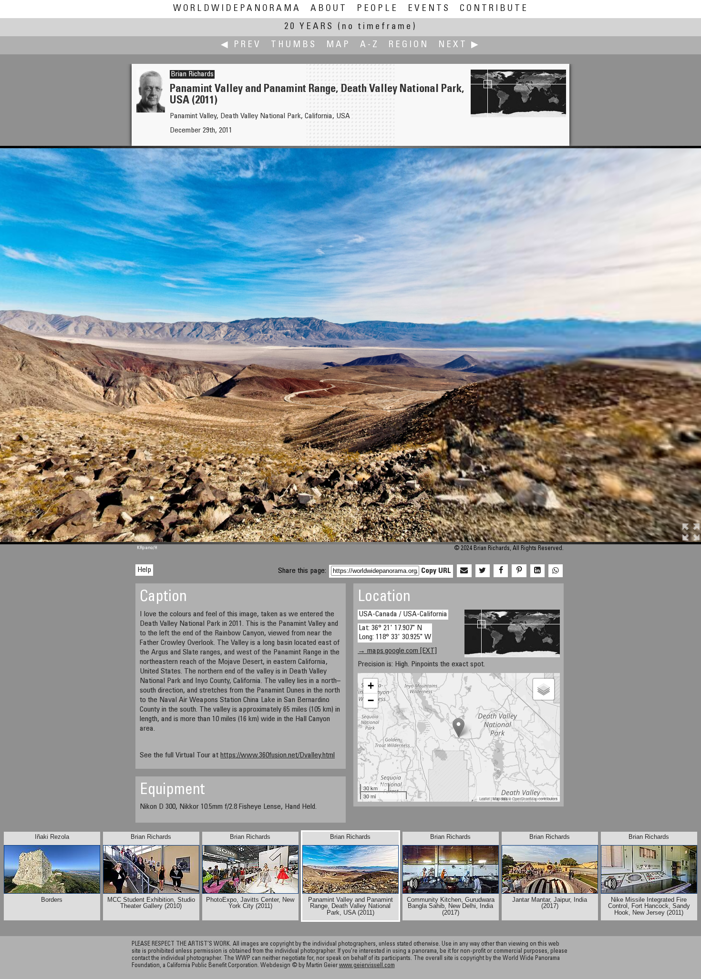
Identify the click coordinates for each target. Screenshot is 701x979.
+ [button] (371, 686)
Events (429, 8)
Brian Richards (192, 74)
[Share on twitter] (482, 571)
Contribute (494, 8)
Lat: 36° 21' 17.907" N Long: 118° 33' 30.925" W (395, 632)
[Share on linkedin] (537, 571)
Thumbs (294, 45)
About (328, 8)
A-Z (369, 45)
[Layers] (543, 689)
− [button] (371, 700)
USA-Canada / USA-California (403, 614)
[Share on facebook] (500, 571)
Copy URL (436, 571)
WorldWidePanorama (237, 8)
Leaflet (484, 798)
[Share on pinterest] (519, 571)
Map (338, 45)
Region (409, 45)
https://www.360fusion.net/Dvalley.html (277, 755)
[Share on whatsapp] (555, 571)
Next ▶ (459, 45)
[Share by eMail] (464, 571)
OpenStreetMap (524, 798)
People (377, 8)
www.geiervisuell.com (367, 966)
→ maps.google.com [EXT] (397, 651)
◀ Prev (241, 45)
